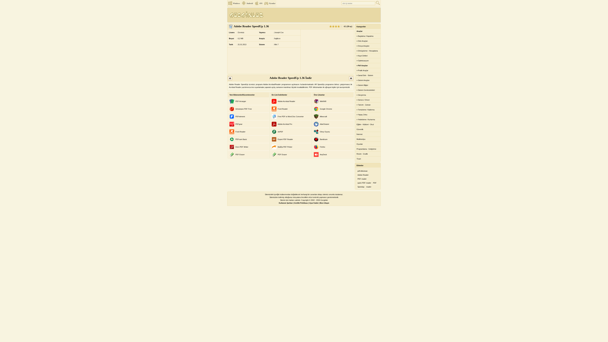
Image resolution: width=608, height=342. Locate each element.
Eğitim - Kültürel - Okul (365, 124)
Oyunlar (272, 3)
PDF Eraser (240, 154)
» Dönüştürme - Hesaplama (367, 51)
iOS (261, 3)
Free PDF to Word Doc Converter (291, 116)
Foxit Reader (240, 132)
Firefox (322, 147)
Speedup (361, 187)
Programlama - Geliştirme (366, 149)
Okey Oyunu (325, 132)
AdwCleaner (324, 124)
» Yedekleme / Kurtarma (366, 119)
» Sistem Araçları (363, 80)
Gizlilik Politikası (301, 203)
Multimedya (361, 139)
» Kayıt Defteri (362, 56)
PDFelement (240, 116)
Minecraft (323, 116)
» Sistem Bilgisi (362, 85)
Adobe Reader (363, 175)
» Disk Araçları (362, 41)
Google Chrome (326, 109)
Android (250, 3)
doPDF (280, 132)
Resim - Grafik (362, 154)
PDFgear (238, 124)
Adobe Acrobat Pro (285, 124)
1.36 (251, 26)
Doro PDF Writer (241, 147)
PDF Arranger (240, 101)
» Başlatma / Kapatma (365, 36)
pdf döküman (362, 171)
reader (368, 187)
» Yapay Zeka (362, 115)
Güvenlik (360, 129)
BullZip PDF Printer (285, 147)
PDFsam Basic (241, 139)
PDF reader (362, 179)
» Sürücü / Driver (363, 100)
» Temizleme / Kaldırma (365, 110)
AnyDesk (323, 154)
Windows (236, 3)
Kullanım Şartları (286, 203)
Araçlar (359, 31)
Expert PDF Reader (285, 139)
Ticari (359, 159)
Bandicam (323, 139)
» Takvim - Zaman (363, 105)
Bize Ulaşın (324, 203)
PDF (375, 183)
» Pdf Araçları (362, 65)
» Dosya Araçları (363, 46)
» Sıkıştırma (361, 95)
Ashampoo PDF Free (243, 109)
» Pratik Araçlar (362, 70)
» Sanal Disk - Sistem (365, 75)
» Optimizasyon (363, 61)
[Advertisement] (322, 15)
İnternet (359, 134)
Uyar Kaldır (313, 203)
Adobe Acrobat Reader (286, 101)
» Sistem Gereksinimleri (366, 90)
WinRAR (323, 101)
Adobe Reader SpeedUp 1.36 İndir (290, 77)
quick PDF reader (364, 183)
